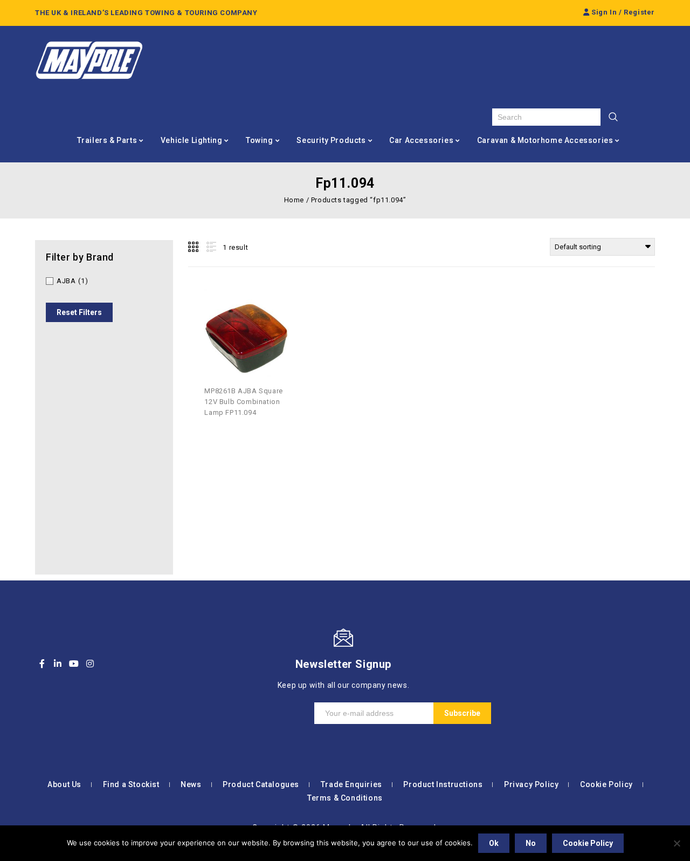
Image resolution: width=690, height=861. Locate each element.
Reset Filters (79, 312)
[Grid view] (194, 247)
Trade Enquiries (351, 784)
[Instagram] (90, 663)
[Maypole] (89, 60)
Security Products (330, 140)
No (531, 843)
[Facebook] (42, 663)
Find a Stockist (131, 784)
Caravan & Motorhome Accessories (545, 140)
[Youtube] (74, 663)
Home (294, 200)
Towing (259, 140)
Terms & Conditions (345, 798)
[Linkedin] (58, 663)
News (191, 784)
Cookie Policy (606, 784)
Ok (494, 843)
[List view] (210, 247)
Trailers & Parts (107, 140)
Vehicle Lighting (192, 140)
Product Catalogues (261, 784)
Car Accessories (421, 140)
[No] (676, 843)
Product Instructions (442, 784)
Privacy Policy (531, 784)
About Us (64, 784)
